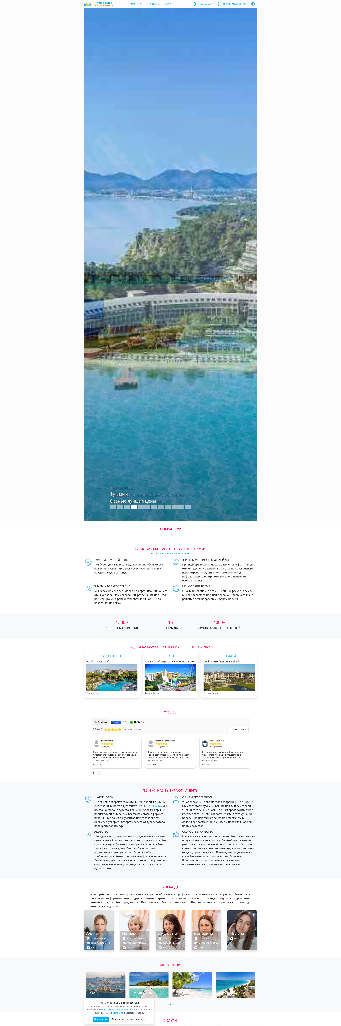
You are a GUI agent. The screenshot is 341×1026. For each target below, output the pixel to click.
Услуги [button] (169, 3)
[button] (93, 773)
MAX (93, 947)
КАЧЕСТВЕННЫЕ (112, 656)
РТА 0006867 (153, 806)
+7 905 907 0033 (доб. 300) (207, 938)
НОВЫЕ (170, 656)
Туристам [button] (153, 3)
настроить (118, 1012)
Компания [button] (136, 3)
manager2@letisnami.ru (172, 942)
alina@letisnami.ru (100, 942)
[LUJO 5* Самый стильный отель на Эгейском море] (170, 264)
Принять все (100, 1019)
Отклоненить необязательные (128, 1019)
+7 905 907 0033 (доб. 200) (172, 938)
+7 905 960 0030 (98, 938)
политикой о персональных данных (120, 1009)
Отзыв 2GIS (97, 765)
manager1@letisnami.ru (136, 942)
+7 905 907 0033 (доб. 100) (136, 938)
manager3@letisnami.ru (207, 942)
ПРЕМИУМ (229, 656)
